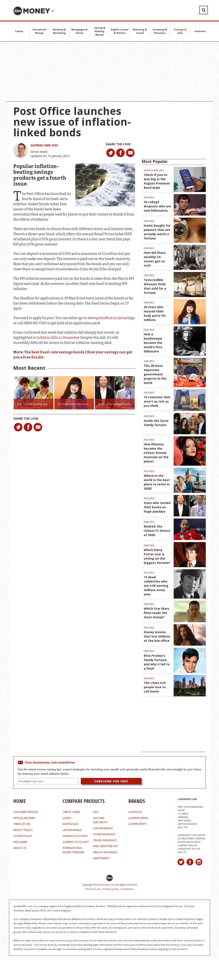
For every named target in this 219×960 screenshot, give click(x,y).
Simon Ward (38, 152)
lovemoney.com (105, 884)
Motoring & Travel (140, 31)
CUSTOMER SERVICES (25, 812)
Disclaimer (128, 888)
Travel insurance (105, 840)
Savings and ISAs (44, 145)
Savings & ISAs (180, 31)
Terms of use (92, 888)
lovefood (135, 812)
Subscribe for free (111, 781)
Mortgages (70, 824)
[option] (33, 393)
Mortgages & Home (79, 31)
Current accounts (76, 842)
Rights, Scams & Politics (120, 31)
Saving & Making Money (99, 31)
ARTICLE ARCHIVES (24, 818)
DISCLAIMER (20, 842)
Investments (101, 858)
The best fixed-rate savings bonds (54, 352)
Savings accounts (75, 836)
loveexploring (138, 818)
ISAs (95, 812)
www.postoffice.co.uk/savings (111, 318)
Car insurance (103, 828)
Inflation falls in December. (58, 338)
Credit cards (71, 812)
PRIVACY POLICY (23, 830)
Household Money (39, 31)
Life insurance (72, 830)
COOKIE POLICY (22, 836)
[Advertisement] (109, 71)
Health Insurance (105, 852)
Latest (19, 31)
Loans (67, 818)
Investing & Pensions (160, 31)
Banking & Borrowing (59, 31)
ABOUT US (19, 848)
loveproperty (137, 824)
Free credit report (105, 846)
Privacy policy (111, 888)
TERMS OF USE (21, 824)
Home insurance (104, 834)
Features (200, 31)
